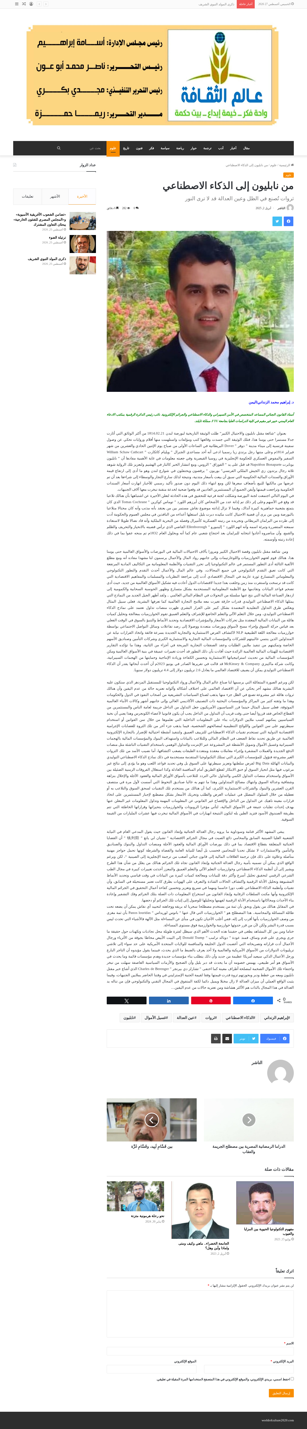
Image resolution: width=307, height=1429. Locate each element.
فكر (151, 148)
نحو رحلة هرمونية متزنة (147, 1216)
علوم (113, 148)
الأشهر (55, 196)
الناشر (281, 208)
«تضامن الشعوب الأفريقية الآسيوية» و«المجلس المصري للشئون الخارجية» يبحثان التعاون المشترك (39, 219)
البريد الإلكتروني (282, 1361)
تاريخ (126, 148)
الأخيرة (82, 196)
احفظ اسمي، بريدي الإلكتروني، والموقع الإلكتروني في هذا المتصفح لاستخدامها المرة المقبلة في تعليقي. (223, 1379)
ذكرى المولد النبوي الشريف (216, 4)
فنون (139, 148)
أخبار (233, 148)
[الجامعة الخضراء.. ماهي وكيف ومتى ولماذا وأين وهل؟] (200, 1210)
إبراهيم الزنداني (276, 1018)
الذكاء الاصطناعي (239, 1018)
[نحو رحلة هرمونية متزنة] (135, 1196)
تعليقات (27, 196)
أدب (221, 148)
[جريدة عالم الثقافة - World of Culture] (153, 75)
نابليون (129, 1018)
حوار (194, 148)
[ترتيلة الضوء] (83, 244)
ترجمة (207, 148)
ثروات (210, 1018)
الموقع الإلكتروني (185, 1361)
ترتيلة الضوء (57, 237)
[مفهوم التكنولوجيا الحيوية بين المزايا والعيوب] (265, 1202)
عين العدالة (186, 1018)
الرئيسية (285, 165)
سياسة (165, 148)
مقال (246, 148)
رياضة (180, 148)
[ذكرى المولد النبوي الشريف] (83, 265)
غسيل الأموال (155, 1018)
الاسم (289, 1343)
